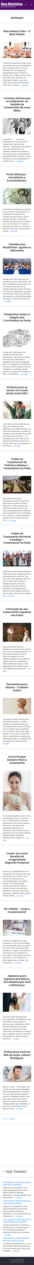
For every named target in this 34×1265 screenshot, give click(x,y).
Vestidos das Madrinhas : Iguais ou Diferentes (17, 247)
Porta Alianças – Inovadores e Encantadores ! (17, 177)
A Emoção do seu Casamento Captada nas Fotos (17, 612)
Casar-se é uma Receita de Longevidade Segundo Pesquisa (17, 858)
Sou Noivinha (12, 4)
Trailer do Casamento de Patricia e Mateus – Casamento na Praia (17, 463)
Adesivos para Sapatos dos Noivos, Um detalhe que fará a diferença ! (17, 980)
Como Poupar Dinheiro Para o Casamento (17, 760)
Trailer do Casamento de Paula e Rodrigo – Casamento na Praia (17, 538)
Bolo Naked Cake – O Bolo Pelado (17, 32)
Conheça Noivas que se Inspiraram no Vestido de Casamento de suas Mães (17, 104)
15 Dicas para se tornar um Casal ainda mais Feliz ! (17, 390)
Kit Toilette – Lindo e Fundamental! (17, 910)
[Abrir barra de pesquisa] (26, 5)
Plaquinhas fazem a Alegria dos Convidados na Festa (17, 317)
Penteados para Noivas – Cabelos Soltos (17, 687)
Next (12, 1119)
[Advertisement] (17, 1145)
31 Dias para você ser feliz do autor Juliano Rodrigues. (17, 1055)
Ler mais (25, 85)
